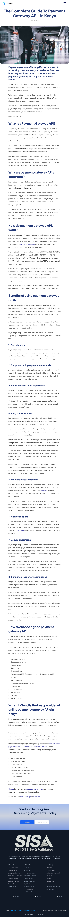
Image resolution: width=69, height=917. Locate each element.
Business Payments (13, 878)
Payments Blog (28, 889)
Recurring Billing (13, 868)
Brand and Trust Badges (53, 886)
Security (49, 884)
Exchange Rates (28, 878)
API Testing (27, 870)
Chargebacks (27, 868)
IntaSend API (19, 530)
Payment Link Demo (30, 873)
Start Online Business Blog (31, 892)
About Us (49, 868)
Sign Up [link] (27, 822)
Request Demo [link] (42, 822)
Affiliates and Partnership (54, 873)
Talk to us (49, 876)
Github (60, 896)
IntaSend (44, 490)
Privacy (49, 878)
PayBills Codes (28, 884)
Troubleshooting (29, 886)
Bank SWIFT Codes (29, 881)
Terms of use (50, 881)
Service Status (51, 889)
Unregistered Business (14, 873)
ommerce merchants (27, 244)
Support (16, 896)
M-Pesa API (11, 884)
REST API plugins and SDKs (38, 747)
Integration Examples (30, 876)
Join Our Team (51, 870)
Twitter (38, 896)
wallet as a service (22, 747)
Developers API (12, 886)
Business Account (13, 870)
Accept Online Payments (15, 876)
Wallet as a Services (13, 881)
